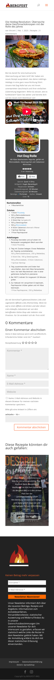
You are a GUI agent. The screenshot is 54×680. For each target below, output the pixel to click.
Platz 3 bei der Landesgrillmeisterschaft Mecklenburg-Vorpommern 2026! (27, 466)
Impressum (14, 662)
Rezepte (33, 30)
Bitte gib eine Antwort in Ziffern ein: (21, 409)
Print (22, 177)
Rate (33, 177)
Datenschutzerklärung (32, 662)
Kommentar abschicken (31, 427)
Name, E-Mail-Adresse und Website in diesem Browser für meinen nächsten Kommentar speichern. (23, 401)
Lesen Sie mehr (27, 516)
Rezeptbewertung (13, 343)
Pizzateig (21, 213)
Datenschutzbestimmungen (22, 623)
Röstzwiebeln (21, 225)
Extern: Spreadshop (25, 665)
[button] (23, 169)
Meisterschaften (19, 478)
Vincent (12, 30)
